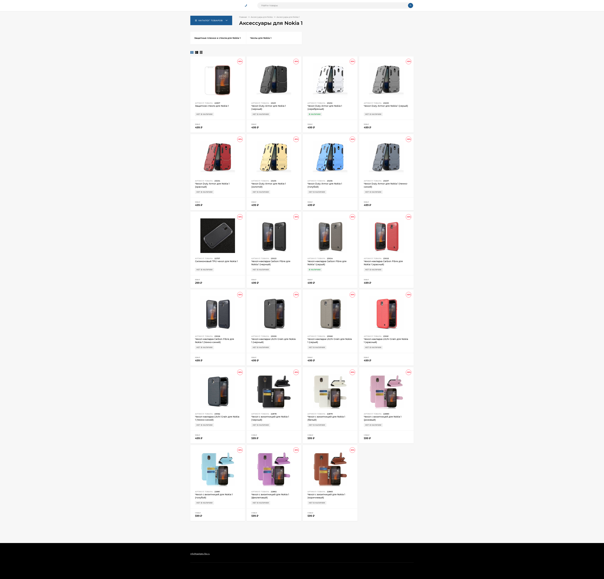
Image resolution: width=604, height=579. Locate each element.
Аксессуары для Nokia (262, 17)
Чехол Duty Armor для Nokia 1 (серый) (386, 105)
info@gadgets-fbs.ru (200, 554)
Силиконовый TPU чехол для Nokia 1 (216, 261)
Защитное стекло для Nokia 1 (212, 105)
